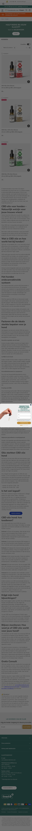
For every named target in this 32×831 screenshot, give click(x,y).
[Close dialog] (30, 405)
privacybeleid (27, 420)
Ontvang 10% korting (24, 422)
